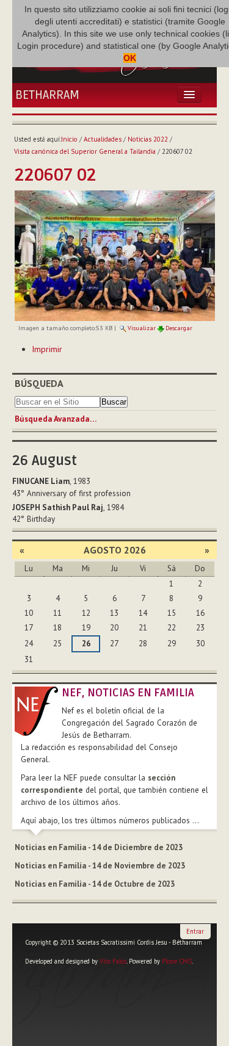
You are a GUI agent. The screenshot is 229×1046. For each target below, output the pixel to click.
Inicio (69, 139)
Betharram (47, 95)
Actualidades (103, 139)
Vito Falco (113, 961)
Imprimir (47, 349)
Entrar (195, 931)
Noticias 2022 (148, 139)
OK (129, 58)
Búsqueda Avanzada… (55, 419)
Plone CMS (177, 961)
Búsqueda (39, 383)
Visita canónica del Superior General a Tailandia (85, 151)
